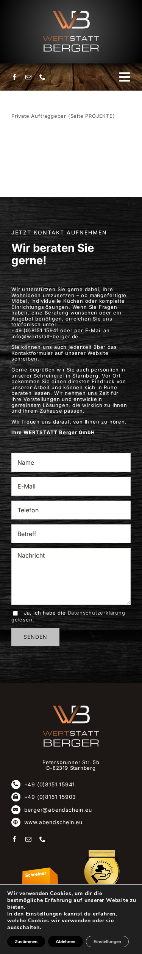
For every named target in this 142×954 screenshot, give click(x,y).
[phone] (42, 77)
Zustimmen (26, 942)
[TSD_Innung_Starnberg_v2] (40, 869)
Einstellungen (44, 914)
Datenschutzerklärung (96, 613)
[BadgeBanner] (102, 852)
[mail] (28, 77)
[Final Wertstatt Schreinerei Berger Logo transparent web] (71, 708)
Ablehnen (65, 942)
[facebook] (14, 77)
